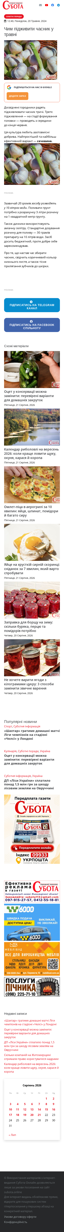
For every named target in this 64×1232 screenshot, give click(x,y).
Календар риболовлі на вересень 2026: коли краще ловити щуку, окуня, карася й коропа (31, 453)
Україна (45, 751)
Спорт (8, 726)
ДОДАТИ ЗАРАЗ (17, 96)
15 (46, 1109)
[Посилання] (13, 5)
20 (31, 1115)
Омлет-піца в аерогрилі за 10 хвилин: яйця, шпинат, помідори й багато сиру (31, 511)
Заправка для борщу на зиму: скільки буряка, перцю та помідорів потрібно (28, 626)
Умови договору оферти (20, 1217)
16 (53, 1109)
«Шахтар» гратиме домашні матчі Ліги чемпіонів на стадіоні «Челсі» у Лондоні (32, 735)
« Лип (12, 1135)
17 (10, 1115)
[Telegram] (58, 5)
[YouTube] (46, 5)
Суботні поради (28, 751)
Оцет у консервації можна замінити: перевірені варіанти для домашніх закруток (29, 395)
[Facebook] (52, 5)
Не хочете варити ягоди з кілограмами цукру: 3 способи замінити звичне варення (29, 684)
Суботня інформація (26, 726)
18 (17, 1115)
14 (39, 1109)
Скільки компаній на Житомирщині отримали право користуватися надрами (31, 1057)
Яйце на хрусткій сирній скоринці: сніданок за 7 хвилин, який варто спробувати (32, 568)
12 (24, 1109)
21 (39, 1115)
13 (31, 1109)
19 (24, 1115)
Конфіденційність (15, 1222)
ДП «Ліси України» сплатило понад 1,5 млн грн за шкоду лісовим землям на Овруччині (29, 784)
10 (10, 1109)
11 (17, 1109)
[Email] (40, 5)
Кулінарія (10, 751)
